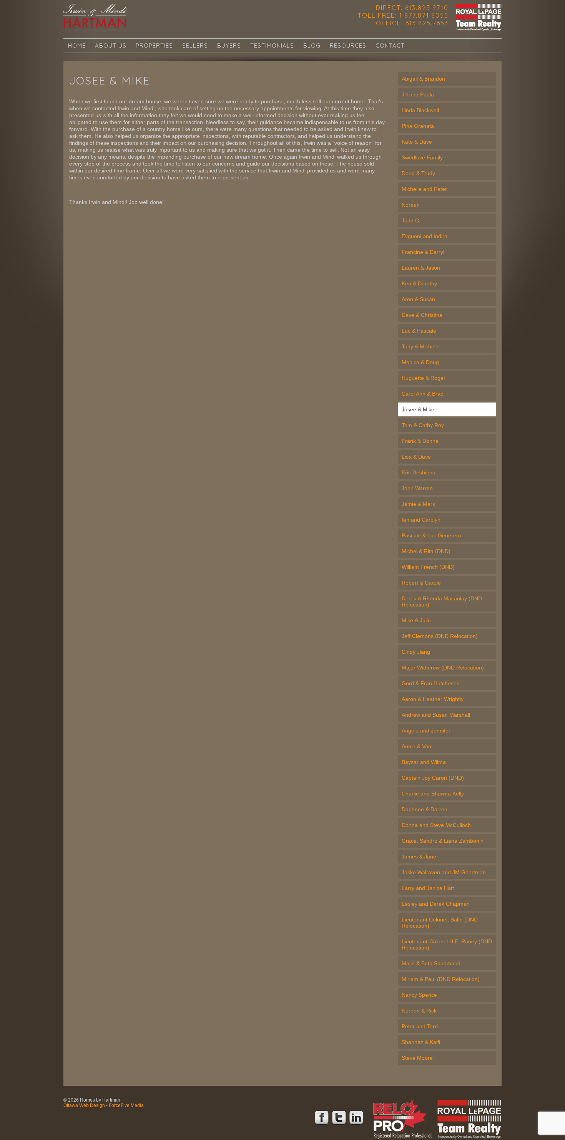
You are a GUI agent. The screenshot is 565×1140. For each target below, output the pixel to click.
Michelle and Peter (424, 189)
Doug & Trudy (418, 173)
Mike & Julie (416, 620)
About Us (110, 45)
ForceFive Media (126, 1105)
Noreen (411, 205)
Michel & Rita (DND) (426, 551)
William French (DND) (428, 567)
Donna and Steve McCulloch (436, 825)
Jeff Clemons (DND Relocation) (440, 636)
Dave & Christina (422, 315)
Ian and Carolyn (421, 520)
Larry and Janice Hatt (428, 888)
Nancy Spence (419, 995)
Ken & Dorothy (419, 283)
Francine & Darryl (423, 252)
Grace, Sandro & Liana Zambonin (443, 841)
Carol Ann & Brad (423, 394)
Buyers (229, 45)
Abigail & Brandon (423, 79)
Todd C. (411, 220)
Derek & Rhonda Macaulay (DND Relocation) (442, 601)
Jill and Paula (418, 94)
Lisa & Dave (416, 457)
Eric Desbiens (418, 472)
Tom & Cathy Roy (423, 425)
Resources (348, 45)
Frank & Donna (420, 441)
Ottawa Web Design (84, 1105)
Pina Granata (418, 126)
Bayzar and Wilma (424, 762)
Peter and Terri (420, 1026)
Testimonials (272, 45)
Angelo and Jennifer (426, 730)
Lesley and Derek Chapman (436, 904)
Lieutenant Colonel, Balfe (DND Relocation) (440, 922)
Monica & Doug (420, 362)
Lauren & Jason (421, 268)
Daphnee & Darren (424, 809)
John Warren (417, 488)
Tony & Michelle (421, 346)
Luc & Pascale (419, 331)
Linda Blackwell (420, 110)
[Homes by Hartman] (95, 17)
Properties (154, 45)
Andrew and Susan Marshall (436, 715)
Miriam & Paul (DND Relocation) (441, 979)
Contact (390, 45)
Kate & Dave (417, 142)
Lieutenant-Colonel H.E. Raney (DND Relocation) (447, 944)
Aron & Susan (418, 299)
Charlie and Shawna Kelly (433, 793)
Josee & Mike (418, 409)
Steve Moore (417, 1058)
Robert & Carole (421, 583)
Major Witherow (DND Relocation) (443, 667)
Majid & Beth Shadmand (431, 963)
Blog (312, 45)
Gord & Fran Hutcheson (431, 683)
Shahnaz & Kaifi (421, 1042)
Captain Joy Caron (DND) (433, 778)
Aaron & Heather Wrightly (433, 699)
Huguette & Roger (423, 378)
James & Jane (419, 856)
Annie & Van (416, 746)
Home (77, 45)
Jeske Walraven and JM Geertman (444, 872)
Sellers (195, 45)
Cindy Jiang (416, 652)
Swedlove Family (422, 157)
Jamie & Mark (418, 504)
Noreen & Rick (419, 1010)
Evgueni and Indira (424, 236)
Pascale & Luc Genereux (432, 535)
